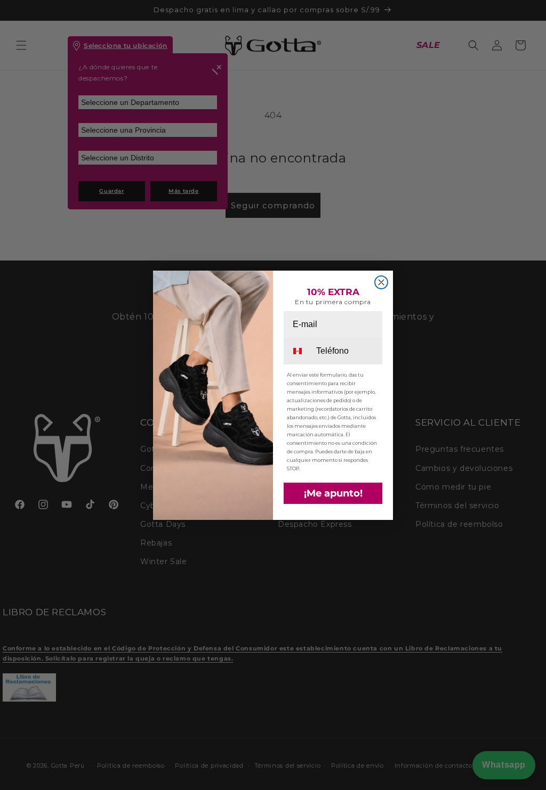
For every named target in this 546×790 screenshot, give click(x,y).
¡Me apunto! (333, 493)
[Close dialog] (381, 282)
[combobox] (299, 351)
